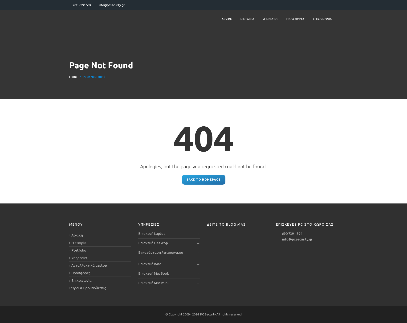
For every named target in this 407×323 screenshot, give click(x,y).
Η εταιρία (247, 19)
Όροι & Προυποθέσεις (88, 288)
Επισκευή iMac (149, 264)
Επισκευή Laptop (152, 234)
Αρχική (227, 19)
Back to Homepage (204, 179)
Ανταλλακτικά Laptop (89, 265)
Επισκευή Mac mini (153, 283)
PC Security (208, 314)
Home (73, 76)
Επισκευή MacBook (153, 273)
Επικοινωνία (322, 19)
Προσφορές (295, 19)
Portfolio (78, 250)
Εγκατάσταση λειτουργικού (160, 252)
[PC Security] (98, 19)
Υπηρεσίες (270, 19)
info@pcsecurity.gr (297, 239)
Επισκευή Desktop (153, 243)
